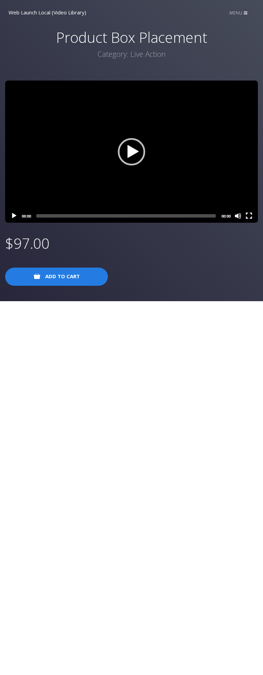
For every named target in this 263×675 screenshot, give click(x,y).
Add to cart (62, 276)
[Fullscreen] (249, 215)
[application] (131, 152)
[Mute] (238, 215)
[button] (131, 151)
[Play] (14, 215)
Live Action (148, 54)
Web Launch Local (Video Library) (47, 12)
